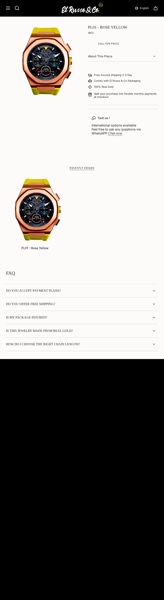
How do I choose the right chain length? (43, 344)
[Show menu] (8, 8)
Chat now (115, 133)
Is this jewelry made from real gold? (39, 330)
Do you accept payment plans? (33, 290)
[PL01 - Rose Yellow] (35, 209)
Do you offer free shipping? (30, 304)
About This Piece (100, 56)
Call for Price (108, 43)
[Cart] (155, 8)
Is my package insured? (26, 317)
